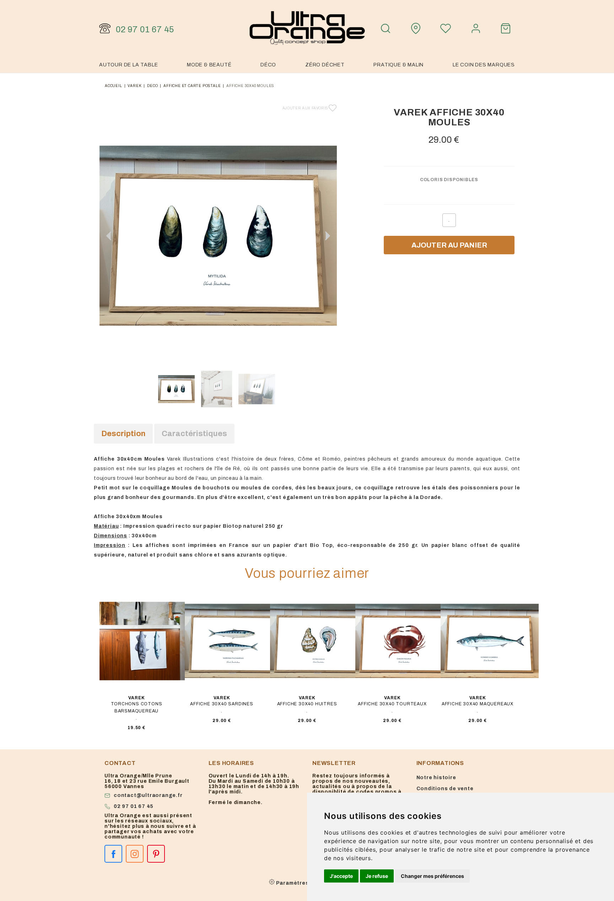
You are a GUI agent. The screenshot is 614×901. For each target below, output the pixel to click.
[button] (327, 236)
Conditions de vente (445, 788)
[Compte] (476, 28)
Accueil (113, 86)
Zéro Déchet (325, 64)
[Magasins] (415, 28)
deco (152, 86)
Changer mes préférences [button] (432, 876)
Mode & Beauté (209, 64)
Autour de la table (128, 64)
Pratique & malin (398, 64)
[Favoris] (445, 28)
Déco (268, 64)
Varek (134, 86)
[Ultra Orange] (307, 28)
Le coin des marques (484, 64)
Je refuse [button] (377, 876)
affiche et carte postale (192, 86)
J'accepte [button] (341, 876)
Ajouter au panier (449, 245)
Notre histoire (436, 777)
